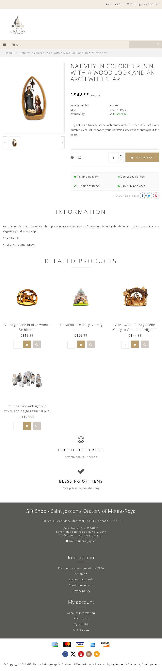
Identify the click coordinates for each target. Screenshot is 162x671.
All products (81, 629)
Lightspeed (118, 664)
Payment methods (81, 579)
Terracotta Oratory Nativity (81, 325)
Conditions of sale (81, 585)
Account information (81, 613)
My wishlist (81, 624)
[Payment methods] (55, 644)
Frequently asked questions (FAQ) (81, 568)
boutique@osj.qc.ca (82, 541)
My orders (81, 618)
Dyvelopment (150, 664)
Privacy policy (81, 591)
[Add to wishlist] (72, 157)
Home (9, 53)
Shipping (81, 574)
